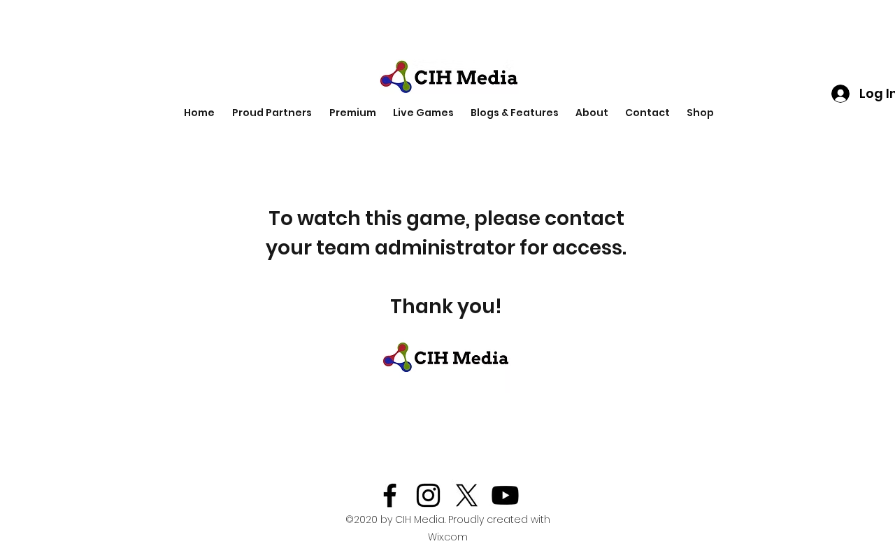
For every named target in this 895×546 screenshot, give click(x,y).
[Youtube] (505, 495)
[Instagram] (428, 495)
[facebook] (390, 495)
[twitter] (466, 495)
